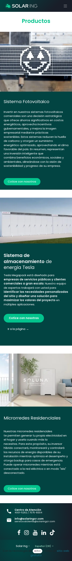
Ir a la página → (18, 329)
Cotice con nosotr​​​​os (22, 488)
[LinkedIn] (43, 532)
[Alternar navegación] (65, 6)
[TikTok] (52, 532)
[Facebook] (18, 532)
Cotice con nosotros (22, 181)
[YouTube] (35, 532)
